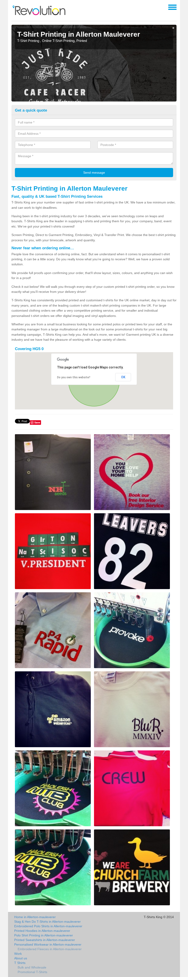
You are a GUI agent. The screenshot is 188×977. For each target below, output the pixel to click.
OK (123, 377)
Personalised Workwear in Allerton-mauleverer (47, 944)
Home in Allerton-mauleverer (35, 917)
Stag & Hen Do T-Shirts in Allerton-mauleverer (47, 921)
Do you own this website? (73, 377)
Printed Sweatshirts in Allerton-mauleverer (44, 940)
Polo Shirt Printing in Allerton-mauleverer (43, 935)
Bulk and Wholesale (32, 967)
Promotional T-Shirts (32, 972)
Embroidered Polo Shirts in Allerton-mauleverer (48, 926)
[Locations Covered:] (13, 6)
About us (20, 958)
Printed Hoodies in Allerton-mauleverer (42, 931)
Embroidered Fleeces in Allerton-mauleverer (50, 949)
